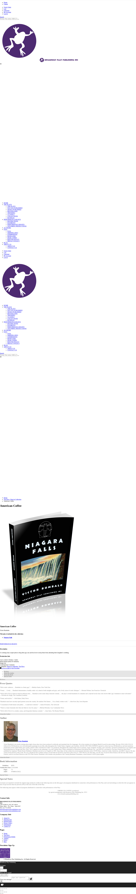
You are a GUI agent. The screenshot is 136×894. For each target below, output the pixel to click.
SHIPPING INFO (12, 233)
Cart (5, 9)
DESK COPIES (12, 238)
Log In (6, 14)
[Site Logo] (39, 62)
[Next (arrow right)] (2, 890)
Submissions (7, 824)
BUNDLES (10, 218)
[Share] (4, 888)
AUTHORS (7, 228)
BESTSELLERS (12, 211)
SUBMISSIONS (12, 234)
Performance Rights (9, 837)
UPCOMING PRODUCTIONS (16, 226)
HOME (6, 203)
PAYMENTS (11, 223)
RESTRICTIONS (12, 221)
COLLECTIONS (12, 216)
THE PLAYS (8, 204)
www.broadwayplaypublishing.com (10, 811)
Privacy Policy (8, 823)
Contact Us (7, 826)
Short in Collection (12, 666)
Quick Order (7, 7)
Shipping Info (8, 820)
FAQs (5, 229)
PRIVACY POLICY (13, 241)
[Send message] (31, 879)
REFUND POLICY (13, 239)
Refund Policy (8, 821)
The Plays (22, 666)
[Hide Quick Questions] (2, 875)
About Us (6, 818)
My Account (7, 12)
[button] (2, 17)
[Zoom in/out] (0, 888)
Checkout (6, 10)
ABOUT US (7, 244)
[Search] (18, 19)
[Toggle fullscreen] (2, 888)
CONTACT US (12, 247)
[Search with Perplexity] (1, 882)
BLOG (6, 243)
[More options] (1, 867)
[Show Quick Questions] (6, 875)
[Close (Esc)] (6, 888)
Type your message (5, 879)
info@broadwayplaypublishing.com (10, 809)
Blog (5, 842)
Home (5, 2)
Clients (6, 4)
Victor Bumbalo (23, 741)
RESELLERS (11, 236)
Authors (6, 838)
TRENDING (11, 213)
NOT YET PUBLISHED (14, 208)
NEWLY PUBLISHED (14, 209)
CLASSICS (10, 214)
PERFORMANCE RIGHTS (12, 219)
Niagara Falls (8, 637)
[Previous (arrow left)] (0, 890)
